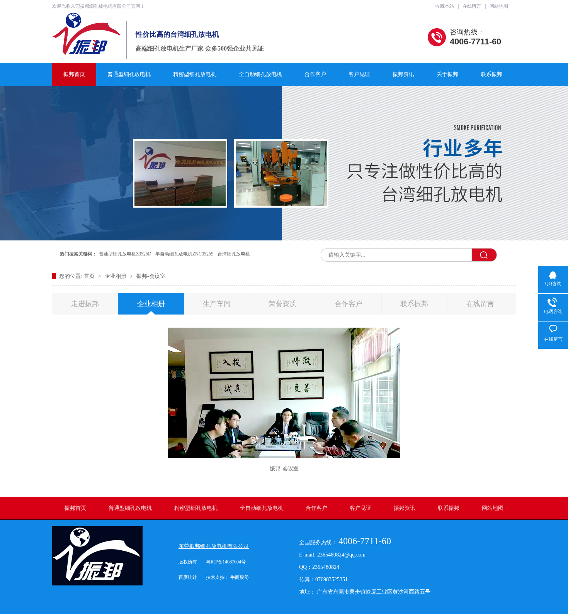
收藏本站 (444, 6)
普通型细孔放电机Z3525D (125, 254)
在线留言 (472, 6)
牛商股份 (239, 577)
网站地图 (499, 6)
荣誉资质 (282, 304)
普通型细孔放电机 (129, 74)
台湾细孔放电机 (234, 254)
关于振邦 (447, 74)
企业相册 (116, 276)
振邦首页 (74, 74)
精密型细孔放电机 (194, 74)
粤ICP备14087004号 (226, 562)
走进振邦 (85, 304)
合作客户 (315, 74)
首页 (90, 276)
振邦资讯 (403, 74)
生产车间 (217, 304)
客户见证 (359, 74)
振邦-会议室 (150, 276)
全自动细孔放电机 (260, 74)
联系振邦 (491, 74)
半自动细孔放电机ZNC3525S (184, 254)
